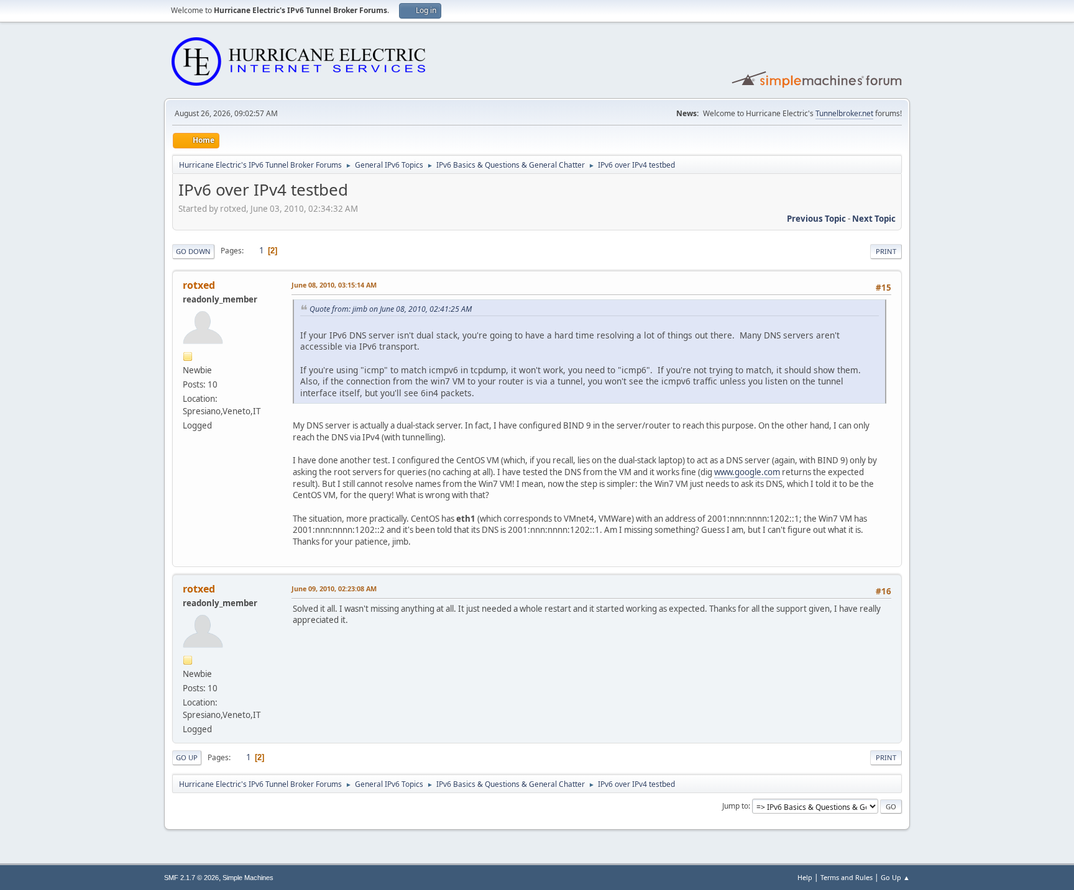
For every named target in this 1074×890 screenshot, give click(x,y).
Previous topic (816, 218)
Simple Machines (248, 877)
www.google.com (747, 472)
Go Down (193, 251)
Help (804, 877)
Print (886, 251)
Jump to (735, 806)
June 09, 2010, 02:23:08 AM (334, 588)
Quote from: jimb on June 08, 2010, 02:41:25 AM (391, 309)
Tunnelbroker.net (844, 113)
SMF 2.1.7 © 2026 (191, 877)
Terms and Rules (846, 877)
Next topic (874, 218)
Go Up (187, 757)
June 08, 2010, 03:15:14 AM (334, 284)
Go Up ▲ (895, 877)
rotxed (199, 285)
